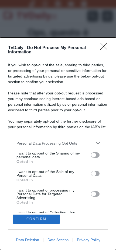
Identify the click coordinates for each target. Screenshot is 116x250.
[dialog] (58, 144)
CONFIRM (36, 219)
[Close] (105, 48)
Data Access (58, 240)
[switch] (95, 155)
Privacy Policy (88, 240)
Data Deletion (27, 240)
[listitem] (58, 143)
